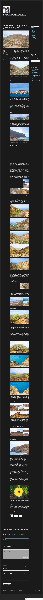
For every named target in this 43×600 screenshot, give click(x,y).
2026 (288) (33, 42)
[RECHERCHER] (39, 26)
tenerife (7, 58)
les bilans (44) (33, 29)
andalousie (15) (34, 38)
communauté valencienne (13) (36, 39)
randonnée (4, 58)
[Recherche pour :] (35, 26)
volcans (4, 59)
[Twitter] (34, 590)
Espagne (4, 55)
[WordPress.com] (39, 590)
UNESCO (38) (33, 35)
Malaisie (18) (33, 31)
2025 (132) (33, 43)
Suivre (32, 63)
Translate (9, 584)
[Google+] (35, 590)
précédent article (18, 195)
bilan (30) (33, 36)
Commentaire (25, 557)
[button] (15, 117)
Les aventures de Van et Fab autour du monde (13, 14)
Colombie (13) (33, 32)
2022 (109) (33, 45)
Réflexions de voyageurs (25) (35, 30)
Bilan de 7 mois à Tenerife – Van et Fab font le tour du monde (15, 534)
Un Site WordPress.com (19, 590)
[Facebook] (32, 590)
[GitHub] (37, 590)
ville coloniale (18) (34, 37)
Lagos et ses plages (34, 78)
